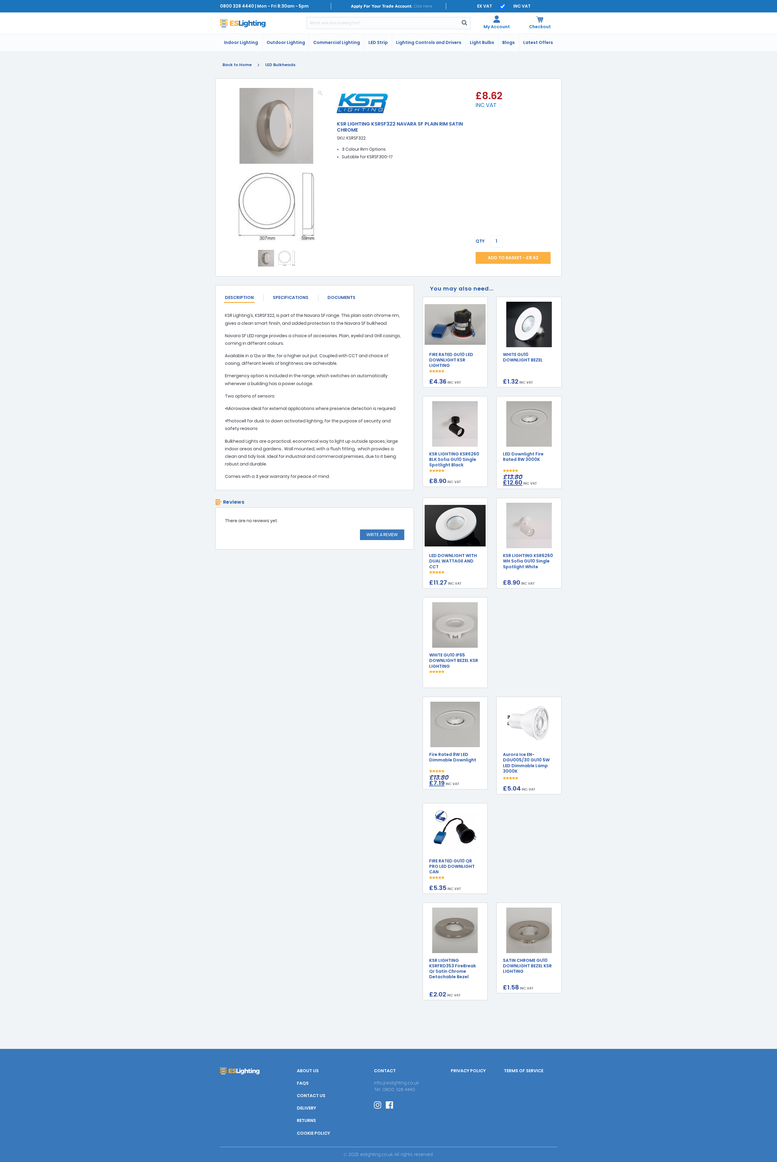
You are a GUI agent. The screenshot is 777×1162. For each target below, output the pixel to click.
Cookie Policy (313, 1133)
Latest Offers (538, 42)
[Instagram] (377, 1104)
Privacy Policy (468, 1071)
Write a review (382, 535)
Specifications (290, 297)
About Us (308, 1071)
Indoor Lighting (241, 42)
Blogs (508, 42)
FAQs (303, 1083)
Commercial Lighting (336, 42)
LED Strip (378, 42)
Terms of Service (523, 1071)
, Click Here (391, 5)
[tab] (244, 298)
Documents (341, 297)
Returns (306, 1120)
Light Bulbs (482, 42)
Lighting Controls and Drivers (428, 42)
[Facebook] (389, 1104)
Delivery (306, 1108)
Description (239, 298)
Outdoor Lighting (285, 42)
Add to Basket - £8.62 (513, 258)
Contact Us (311, 1096)
